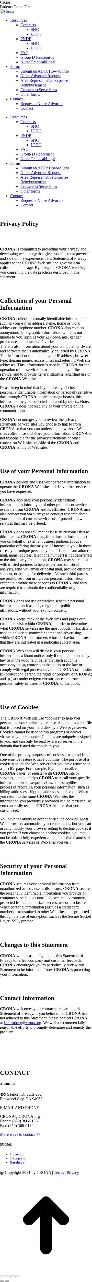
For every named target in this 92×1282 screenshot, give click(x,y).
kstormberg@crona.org (22, 1022)
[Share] (7, 1276)
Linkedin (16, 1154)
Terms (59, 1172)
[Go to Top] (46, 1270)
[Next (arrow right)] (7, 1281)
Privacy (73, 1172)
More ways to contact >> (20, 1134)
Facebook (17, 1162)
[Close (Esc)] (2, 1276)
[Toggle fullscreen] (12, 1276)
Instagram (17, 1158)
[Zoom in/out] (17, 1276)
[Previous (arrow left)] (2, 1281)
